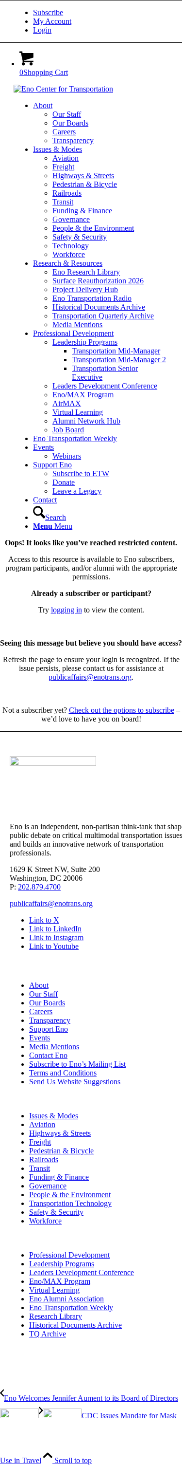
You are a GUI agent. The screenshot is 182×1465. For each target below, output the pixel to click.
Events (39, 1038)
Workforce (45, 1221)
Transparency (49, 1020)
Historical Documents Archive (75, 1325)
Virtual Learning (54, 1290)
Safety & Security (56, 1212)
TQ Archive (47, 1334)
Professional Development (69, 1255)
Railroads (43, 1159)
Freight (40, 1142)
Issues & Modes (53, 1116)
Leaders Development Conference (81, 1272)
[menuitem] (100, 12)
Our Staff (43, 994)
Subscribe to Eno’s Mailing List (77, 1064)
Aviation (42, 1124)
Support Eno (48, 1029)
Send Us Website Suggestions (74, 1081)
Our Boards (47, 1003)
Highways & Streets (60, 1133)
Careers (40, 1011)
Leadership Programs (61, 1264)
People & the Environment (70, 1194)
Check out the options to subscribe (121, 710)
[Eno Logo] (63, 89)
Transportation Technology (70, 1203)
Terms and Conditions (63, 1073)
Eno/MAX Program (59, 1281)
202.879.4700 (39, 887)
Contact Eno (48, 1055)
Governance (47, 1186)
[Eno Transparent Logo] (53, 763)
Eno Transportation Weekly (71, 1307)
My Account (52, 21)
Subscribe (48, 12)
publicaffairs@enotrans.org (90, 677)
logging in (66, 610)
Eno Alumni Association (66, 1299)
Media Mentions (54, 1046)
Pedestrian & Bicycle (61, 1151)
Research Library (55, 1316)
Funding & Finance (59, 1177)
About (39, 985)
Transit (39, 1168)
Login (42, 30)
